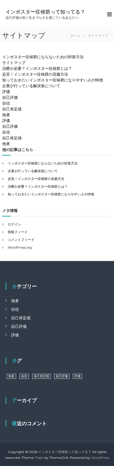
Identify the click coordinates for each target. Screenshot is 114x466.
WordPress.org (20, 247)
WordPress (100, 458)
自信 (6, 103)
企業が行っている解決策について (31, 85)
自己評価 (10, 97)
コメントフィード (21, 240)
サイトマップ (13, 62)
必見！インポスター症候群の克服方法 (35, 74)
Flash (39, 458)
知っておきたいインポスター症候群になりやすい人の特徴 (52, 80)
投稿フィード (18, 232)
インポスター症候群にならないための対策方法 (43, 56)
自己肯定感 (12, 108)
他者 (6, 114)
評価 (6, 91)
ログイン (14, 224)
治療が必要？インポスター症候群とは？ (37, 68)
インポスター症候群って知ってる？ (45, 12)
